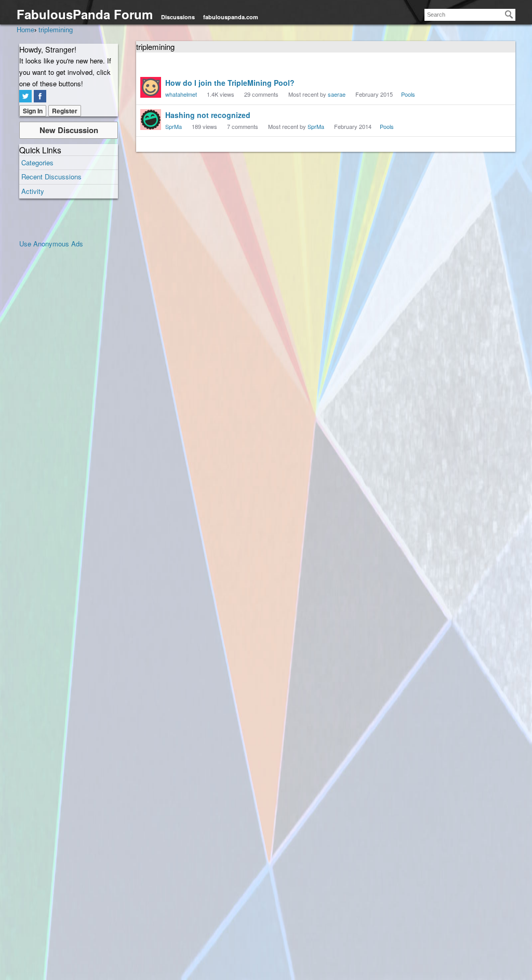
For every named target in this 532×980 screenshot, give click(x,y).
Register (64, 110)
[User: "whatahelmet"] (150, 87)
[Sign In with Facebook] (40, 96)
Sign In (33, 110)
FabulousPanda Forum (85, 14)
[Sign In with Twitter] (25, 96)
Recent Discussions (51, 176)
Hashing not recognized (207, 115)
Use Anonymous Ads (51, 244)
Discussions (178, 17)
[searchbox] (469, 15)
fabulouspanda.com (230, 17)
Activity (32, 191)
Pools (408, 94)
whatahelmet (181, 94)
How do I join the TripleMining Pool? (230, 82)
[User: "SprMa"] (150, 119)
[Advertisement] (60, 405)
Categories (37, 162)
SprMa (173, 126)
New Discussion (68, 130)
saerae (336, 94)
